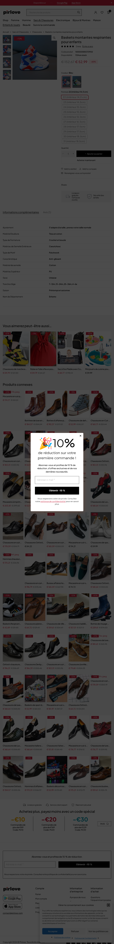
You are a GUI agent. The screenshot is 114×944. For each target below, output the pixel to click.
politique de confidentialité (52, 501)
